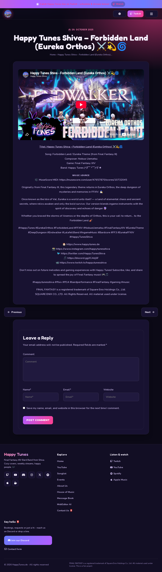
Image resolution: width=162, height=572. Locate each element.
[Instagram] (31, 475)
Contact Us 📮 (65, 510)
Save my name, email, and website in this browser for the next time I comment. (72, 408)
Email (67, 389)
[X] (39, 475)
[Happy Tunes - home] (8, 14)
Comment (28, 354)
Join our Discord (20, 540)
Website (108, 389)
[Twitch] (7, 475)
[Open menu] (151, 13)
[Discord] (23, 475)
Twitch (137, 13)
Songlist (61, 473)
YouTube (62, 467)
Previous (16, 312)
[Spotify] (47, 475)
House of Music (65, 492)
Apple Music (120, 479)
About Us (62, 485)
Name (27, 389)
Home (53, 54)
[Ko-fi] (15, 483)
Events (61, 479)
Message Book (65, 498)
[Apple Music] (7, 483)
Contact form (14, 549)
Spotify (117, 473)
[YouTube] (15, 475)
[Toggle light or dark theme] (119, 13)
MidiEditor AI (64, 504)
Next (148, 312)
